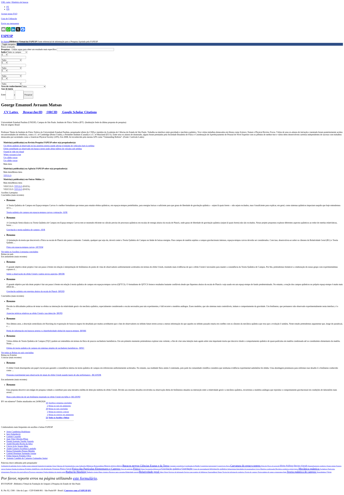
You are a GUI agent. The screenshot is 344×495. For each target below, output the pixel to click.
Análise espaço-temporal (29, 466)
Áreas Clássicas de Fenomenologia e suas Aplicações (69, 466)
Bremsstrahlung (99, 466)
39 (47, 409)
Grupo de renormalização (201, 469)
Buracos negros (131, 465)
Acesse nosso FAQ (9, 14)
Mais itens (7, 164)
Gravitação (187, 468)
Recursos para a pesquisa (117, 472)
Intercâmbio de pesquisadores (246, 469)
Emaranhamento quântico (317, 466)
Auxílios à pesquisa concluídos (60, 403)
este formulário (85, 478)
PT (7, 7)
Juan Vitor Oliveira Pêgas (17, 439)
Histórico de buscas (20, 2)
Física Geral (66, 469)
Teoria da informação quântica (233, 472)
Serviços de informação (176, 472)
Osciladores (324, 469)
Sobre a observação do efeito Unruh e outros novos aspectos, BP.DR (35, 274)
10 (47, 403)
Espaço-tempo (331, 466)
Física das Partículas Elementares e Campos (96, 468)
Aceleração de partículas (9, 466)
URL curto (5, 2)
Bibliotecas (90, 466)
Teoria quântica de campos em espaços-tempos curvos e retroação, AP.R (36, 212)
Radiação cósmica (93, 472)
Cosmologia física (223, 466)
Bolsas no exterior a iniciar (59, 412)
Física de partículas (127, 469)
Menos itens (17, 172)
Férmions (56, 469)
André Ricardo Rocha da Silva (19, 444)
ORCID (51, 112)
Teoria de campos (251, 472)
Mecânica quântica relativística (287, 469)
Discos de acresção (273, 466)
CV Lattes (11, 112)
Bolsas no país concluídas (58, 409)
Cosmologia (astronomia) (208, 466)
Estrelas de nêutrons (18, 469)
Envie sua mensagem (10, 23)
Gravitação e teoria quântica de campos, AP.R (25, 230)
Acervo (19, 466)
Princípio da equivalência (19, 472)
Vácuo (329, 472)
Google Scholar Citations (79, 112)
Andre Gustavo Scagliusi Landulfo (21, 448)
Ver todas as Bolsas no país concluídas (17, 352)
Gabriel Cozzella (13, 436)
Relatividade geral (149, 471)
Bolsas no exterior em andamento (61, 415)
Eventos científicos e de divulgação (38, 469)
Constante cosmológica (176, 466)
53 (47, 418)
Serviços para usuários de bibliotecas (196, 472)
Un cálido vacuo (10, 157)
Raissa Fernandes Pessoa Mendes (20, 451)
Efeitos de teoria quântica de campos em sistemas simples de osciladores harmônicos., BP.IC (45, 348)
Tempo (220, 472)
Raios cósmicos (104, 472)
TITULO (7, 175)
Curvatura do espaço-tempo (245, 465)
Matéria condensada (267, 469)
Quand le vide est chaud (13, 151)
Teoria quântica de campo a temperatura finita (272, 472)
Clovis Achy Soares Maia (17, 446)
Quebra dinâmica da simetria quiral (54, 472)
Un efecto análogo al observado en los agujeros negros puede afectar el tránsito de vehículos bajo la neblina (48, 146)
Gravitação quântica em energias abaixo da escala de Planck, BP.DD (35, 291)
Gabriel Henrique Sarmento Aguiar (21, 453)
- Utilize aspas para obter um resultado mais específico (29, 49)
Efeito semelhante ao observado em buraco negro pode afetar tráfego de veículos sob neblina (42, 149)
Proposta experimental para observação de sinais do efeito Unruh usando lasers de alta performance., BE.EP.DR (53, 375)
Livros (258, 469)
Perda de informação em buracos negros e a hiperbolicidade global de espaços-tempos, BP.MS (46, 331)
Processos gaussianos (36, 472)
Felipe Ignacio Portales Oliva (18, 456)
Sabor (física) (164, 472)
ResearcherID (32, 112)
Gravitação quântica (171, 468)
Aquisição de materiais (44, 466)
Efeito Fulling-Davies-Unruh (294, 465)
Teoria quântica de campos (302, 471)
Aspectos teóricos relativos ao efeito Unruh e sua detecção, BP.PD (34, 313)
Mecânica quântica (309, 468)
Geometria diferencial (153, 469)
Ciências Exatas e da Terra (154, 465)
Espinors (9, 469)
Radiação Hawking (76, 471)
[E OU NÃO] (4, 54)
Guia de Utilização (9, 18)
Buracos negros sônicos (113, 466)
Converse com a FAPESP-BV (77, 490)
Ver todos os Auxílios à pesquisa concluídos (19, 252)
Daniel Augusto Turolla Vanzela (20, 441)
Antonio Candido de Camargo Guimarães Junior (27, 458)
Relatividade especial (132, 472)
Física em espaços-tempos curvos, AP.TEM (24, 247)
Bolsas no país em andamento (60, 406)
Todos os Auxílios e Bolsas (59, 418)
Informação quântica (218, 469)
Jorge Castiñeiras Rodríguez (18, 432)
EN (7, 9)
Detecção (264, 466)
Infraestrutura (231, 469)
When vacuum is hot (12, 154)
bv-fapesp (5, 41)
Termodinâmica (322, 472)
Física (136, 468)
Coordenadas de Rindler (192, 466)
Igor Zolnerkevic (13, 434)
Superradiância (213, 472)
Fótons (142, 469)
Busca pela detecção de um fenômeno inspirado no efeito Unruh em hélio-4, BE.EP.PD (43, 397)
